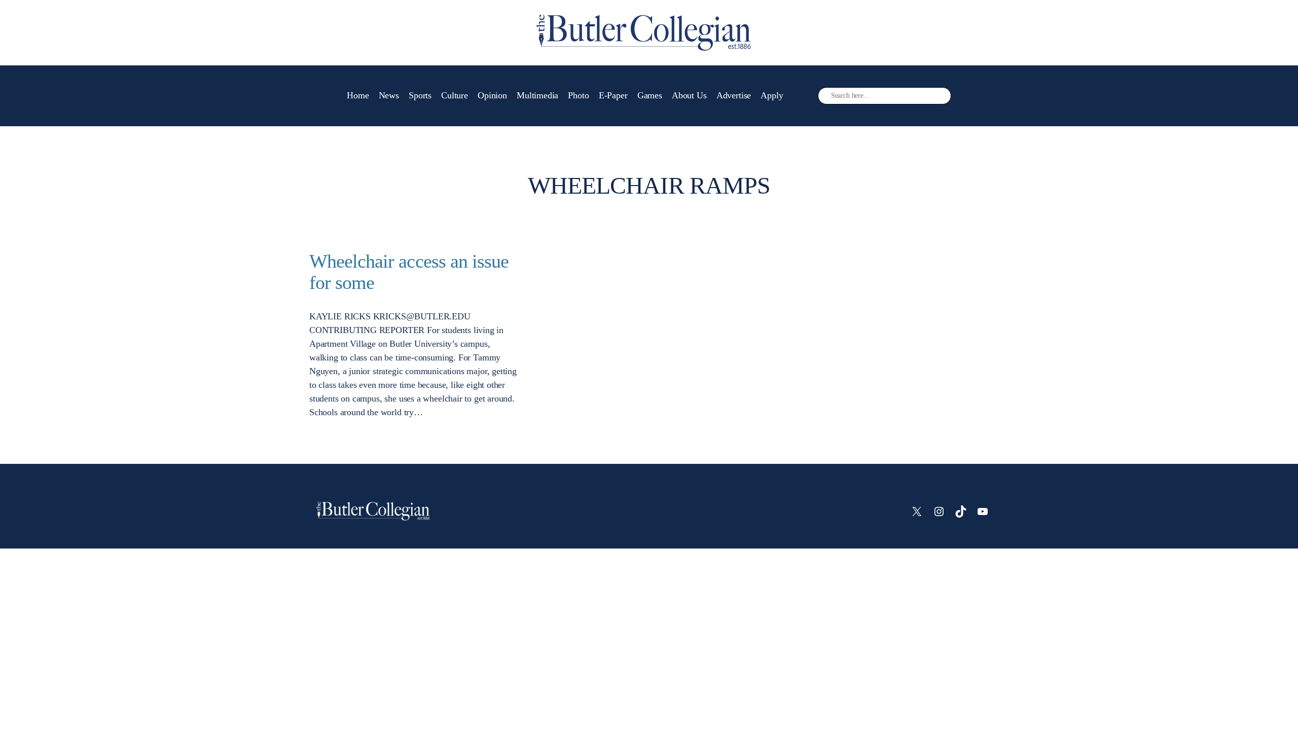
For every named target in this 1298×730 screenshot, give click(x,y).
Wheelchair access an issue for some (409, 272)
